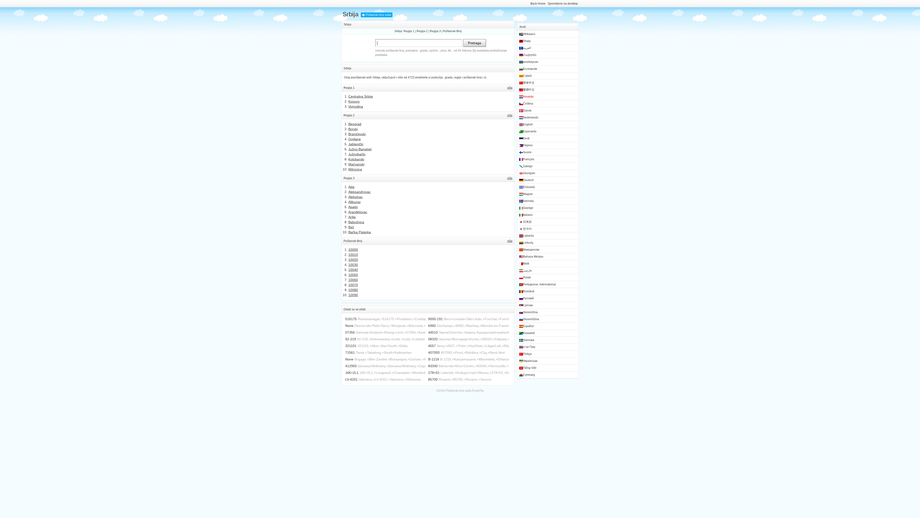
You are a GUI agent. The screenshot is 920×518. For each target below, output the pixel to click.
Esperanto (529, 131)
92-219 (350, 339)
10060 (353, 280)
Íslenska (528, 201)
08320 (433, 339)
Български (530, 69)
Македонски (531, 249)
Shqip (527, 41)
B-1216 (433, 359)
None (349, 326)
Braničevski (357, 134)
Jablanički (355, 144)
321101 (350, 346)
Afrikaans (529, 34)
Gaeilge (528, 208)
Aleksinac (355, 197)
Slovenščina (531, 319)
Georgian (529, 173)
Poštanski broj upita (378, 15)
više (509, 87)
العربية (527, 48)
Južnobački (356, 154)
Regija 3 (435, 31)
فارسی (527, 270)
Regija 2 (422, 31)
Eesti (526, 138)
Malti (526, 263)
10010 (353, 255)
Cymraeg (529, 375)
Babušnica (356, 222)
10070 (353, 285)
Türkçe (527, 354)
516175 (351, 319)
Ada (351, 187)
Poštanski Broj (452, 31)
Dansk (527, 110)
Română (528, 291)
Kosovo (354, 101)
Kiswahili (529, 333)
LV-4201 (351, 379)
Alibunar (354, 202)
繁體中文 (529, 89)
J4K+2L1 (352, 373)
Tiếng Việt (529, 368)
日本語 (527, 222)
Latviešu (528, 235)
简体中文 (529, 82)
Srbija (350, 14)
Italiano (528, 215)
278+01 (434, 373)
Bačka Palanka (359, 232)
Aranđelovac (357, 212)
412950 (351, 366)
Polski (527, 277)
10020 (353, 260)
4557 (432, 346)
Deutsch (528, 180)
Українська (530, 361)
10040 (353, 270)
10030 (353, 265)
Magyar (528, 194)
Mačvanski (356, 164)
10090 (353, 295)
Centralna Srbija (360, 96)
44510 (433, 332)
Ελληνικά (529, 187)
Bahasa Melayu (533, 256)
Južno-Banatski (360, 149)
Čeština (528, 103)
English (528, 124)
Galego (528, 166)
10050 (353, 275)
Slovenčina (530, 312)
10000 (353, 250)
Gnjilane (354, 139)
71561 (350, 352)
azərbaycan (530, 62)
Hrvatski (528, 96)
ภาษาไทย (529, 347)
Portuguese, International (539, 284)
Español (528, 326)
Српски (528, 305)
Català (527, 75)
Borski (353, 129)
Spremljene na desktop (563, 3)
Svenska (528, 340)
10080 (353, 290)
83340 (433, 366)
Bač (351, 227)
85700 (433, 379)
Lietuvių (528, 242)
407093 (434, 352)
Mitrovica (355, 169)
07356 (350, 332)
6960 (432, 326)
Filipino (528, 145)
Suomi (527, 152)
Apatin (353, 207)
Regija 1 (408, 31)
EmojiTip (478, 390)
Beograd (354, 124)
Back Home (538, 3)
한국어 (527, 228)
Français (528, 159)
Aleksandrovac (359, 192)
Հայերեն (529, 55)
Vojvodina (355, 106)
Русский (528, 298)
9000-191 (435, 319)
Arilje (352, 217)
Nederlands (530, 117)
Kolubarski (356, 159)
